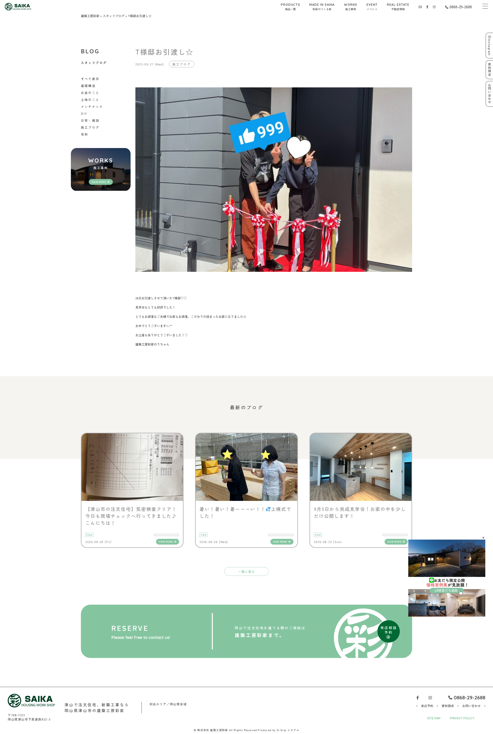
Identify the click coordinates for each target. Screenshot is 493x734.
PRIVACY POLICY (462, 718)
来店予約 (427, 705)
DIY (84, 113)
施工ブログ (90, 127)
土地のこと (90, 99)
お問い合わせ (471, 705)
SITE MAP (434, 718)
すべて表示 (90, 78)
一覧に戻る (246, 571)
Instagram (489, 47)
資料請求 (448, 705)
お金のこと (90, 92)
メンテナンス (92, 106)
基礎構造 (88, 85)
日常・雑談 (90, 120)
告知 (84, 134)
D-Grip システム (288, 730)
